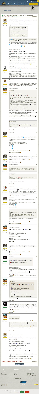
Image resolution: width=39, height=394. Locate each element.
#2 (36, 66)
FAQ (14, 372)
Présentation (3, 372)
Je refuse (27, 392)
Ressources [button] (16, 3)
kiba (5, 135)
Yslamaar (5, 91)
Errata (15, 377)
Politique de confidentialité (31, 375)
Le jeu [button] (9, 3)
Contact (28, 376)
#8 (36, 186)
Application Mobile (17, 378)
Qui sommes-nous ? (30, 372)
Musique (15, 374)
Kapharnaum (11, 121)
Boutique (28, 3)
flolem (5, 22)
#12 (36, 256)
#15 (36, 314)
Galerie (2, 377)
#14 (36, 302)
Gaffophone (5, 69)
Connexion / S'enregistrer (33, 3)
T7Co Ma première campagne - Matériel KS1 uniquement (19, 150)
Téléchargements (17, 375)
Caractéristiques (4, 374)
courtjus (5, 189)
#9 (36, 197)
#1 (36, 19)
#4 (36, 88)
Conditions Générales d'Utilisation (30, 374)
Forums (22, 3)
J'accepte (22, 392)
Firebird (10, 281)
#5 (36, 132)
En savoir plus (16, 392)
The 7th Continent (8, 16)
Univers (2, 373)
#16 (36, 333)
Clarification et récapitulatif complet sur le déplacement (18, 15)
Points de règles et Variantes (17, 16)
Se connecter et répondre (19, 364)
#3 (36, 79)
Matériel (2, 375)
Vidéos (15, 373)
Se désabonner (22, 385)
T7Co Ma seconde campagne (15, 152)
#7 (36, 164)
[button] (28, 1)
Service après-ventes (30, 378)
